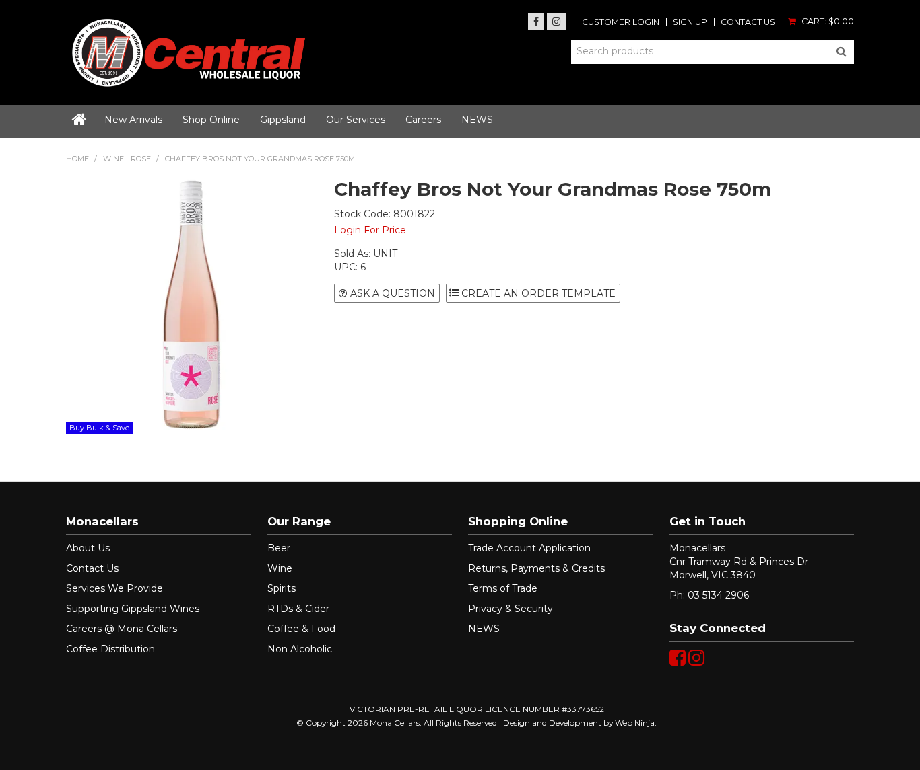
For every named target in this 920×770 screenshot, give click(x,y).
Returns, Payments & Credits (536, 568)
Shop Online (211, 120)
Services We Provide (114, 588)
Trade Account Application (529, 548)
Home (80, 121)
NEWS (477, 120)
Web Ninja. (636, 723)
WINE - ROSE (127, 158)
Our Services (355, 120)
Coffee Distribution (110, 649)
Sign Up (690, 22)
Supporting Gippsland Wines (132, 609)
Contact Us (748, 22)
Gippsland (283, 120)
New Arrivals (133, 120)
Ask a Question (392, 293)
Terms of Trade (502, 588)
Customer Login (620, 22)
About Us (88, 548)
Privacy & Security (510, 609)
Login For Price (370, 230)
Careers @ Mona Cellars (121, 629)
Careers (423, 120)
